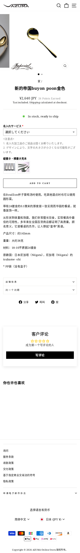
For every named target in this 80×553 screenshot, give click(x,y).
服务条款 (8, 456)
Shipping (34, 102)
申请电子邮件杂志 (14, 493)
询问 (6, 450)
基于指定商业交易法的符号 (19, 475)
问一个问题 (13, 289)
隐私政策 (8, 481)
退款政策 (8, 463)
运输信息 (11, 281)
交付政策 (8, 469)
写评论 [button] (39, 355)
